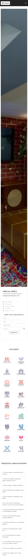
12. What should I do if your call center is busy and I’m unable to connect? (12, 542)
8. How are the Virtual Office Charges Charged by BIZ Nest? (11, 516)
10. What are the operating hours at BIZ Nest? (11, 529)
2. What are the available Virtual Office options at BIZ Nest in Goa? (11, 479)
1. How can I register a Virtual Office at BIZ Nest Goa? (12, 473)
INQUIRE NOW (14, 332)
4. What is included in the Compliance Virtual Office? (13, 491)
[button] (3, 148)
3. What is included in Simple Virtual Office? (12, 485)
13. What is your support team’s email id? (12, 548)
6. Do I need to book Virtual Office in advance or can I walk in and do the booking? (13, 503)
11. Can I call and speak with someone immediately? (11, 536)
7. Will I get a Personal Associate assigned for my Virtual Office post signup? (13, 510)
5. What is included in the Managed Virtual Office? (12, 497)
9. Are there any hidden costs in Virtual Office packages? (13, 523)
